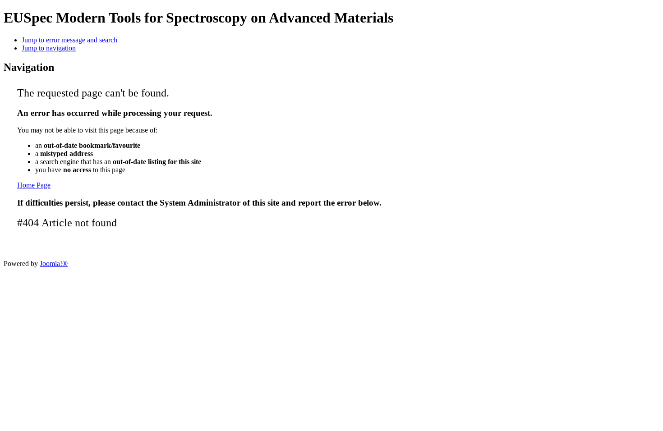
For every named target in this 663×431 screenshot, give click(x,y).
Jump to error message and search (69, 40)
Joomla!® (54, 263)
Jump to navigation (49, 48)
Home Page (34, 185)
